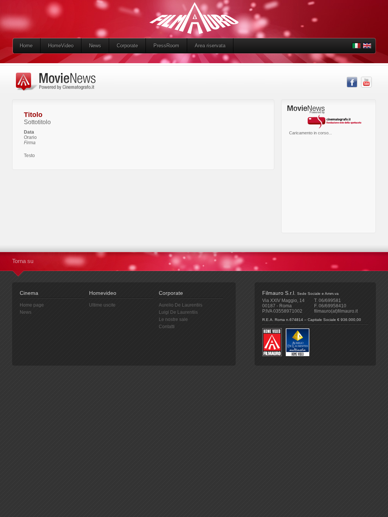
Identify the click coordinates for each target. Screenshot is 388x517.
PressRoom (166, 45)
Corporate (127, 45)
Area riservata (210, 45)
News (95, 45)
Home (26, 45)
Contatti (167, 326)
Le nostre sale (173, 319)
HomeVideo (61, 45)
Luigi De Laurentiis (178, 312)
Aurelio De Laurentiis (180, 305)
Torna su (22, 261)
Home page (32, 305)
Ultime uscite (102, 305)
